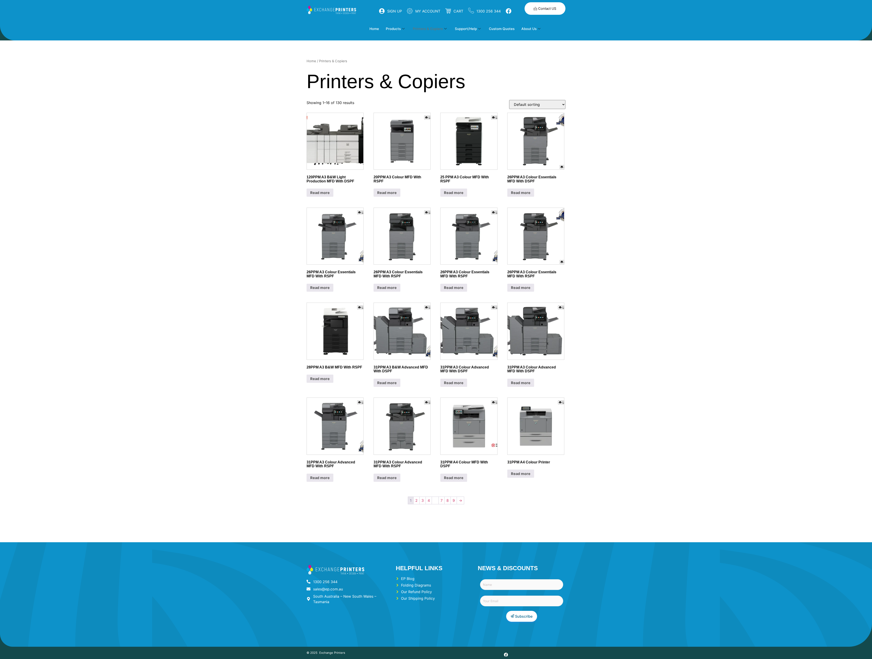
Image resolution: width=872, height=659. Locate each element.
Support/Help (466, 29)
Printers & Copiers (428, 29)
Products (393, 29)
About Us (529, 29)
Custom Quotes (502, 29)
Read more (320, 192)
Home (374, 29)
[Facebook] (506, 655)
